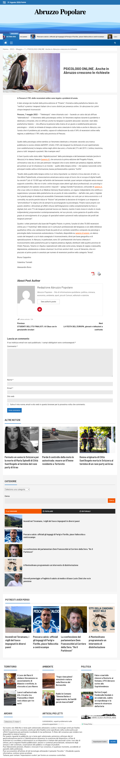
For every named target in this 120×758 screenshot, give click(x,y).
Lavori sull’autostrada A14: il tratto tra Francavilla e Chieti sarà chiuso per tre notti (27, 698)
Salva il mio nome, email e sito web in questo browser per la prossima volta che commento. (47, 404)
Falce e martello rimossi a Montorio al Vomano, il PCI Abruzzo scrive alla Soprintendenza (105, 681)
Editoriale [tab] (85, 511)
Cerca (7, 496)
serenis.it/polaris (82, 233)
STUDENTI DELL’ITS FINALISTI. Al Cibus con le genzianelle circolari (37, 326)
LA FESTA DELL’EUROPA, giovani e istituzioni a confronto (83, 326)
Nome (10, 380)
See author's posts (48, 302)
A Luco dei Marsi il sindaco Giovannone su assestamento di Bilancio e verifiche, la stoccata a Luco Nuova (27, 681)
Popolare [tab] (49, 511)
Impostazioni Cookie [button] (100, 742)
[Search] (115, 43)
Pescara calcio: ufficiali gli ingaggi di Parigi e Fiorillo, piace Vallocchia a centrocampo (56, 37)
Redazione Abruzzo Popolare (55, 287)
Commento (12, 346)
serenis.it (45, 159)
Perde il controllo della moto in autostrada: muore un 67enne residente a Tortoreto (58, 460)
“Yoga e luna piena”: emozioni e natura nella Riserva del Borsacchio (64, 680)
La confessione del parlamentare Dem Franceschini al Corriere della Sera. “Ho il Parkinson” (73, 643)
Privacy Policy (87, 724)
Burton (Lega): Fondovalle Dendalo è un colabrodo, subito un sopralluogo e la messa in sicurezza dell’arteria (104, 699)
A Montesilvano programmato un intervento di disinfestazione (50, 565)
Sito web (10, 396)
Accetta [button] (113, 742)
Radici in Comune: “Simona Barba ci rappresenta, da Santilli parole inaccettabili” (66, 697)
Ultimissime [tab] (12, 511)
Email (10, 388)
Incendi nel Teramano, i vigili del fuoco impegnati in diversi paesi (51, 521)
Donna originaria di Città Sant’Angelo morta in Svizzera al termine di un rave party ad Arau (96, 460)
